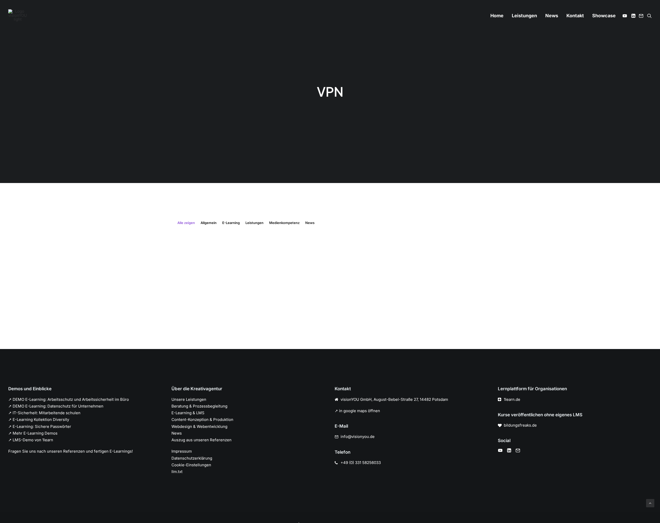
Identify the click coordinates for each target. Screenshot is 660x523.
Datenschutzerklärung (191, 458)
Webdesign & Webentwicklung (199, 426)
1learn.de (512, 399)
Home (497, 15)
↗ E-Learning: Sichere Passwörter (39, 426)
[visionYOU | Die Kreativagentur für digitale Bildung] (17, 15)
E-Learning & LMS (187, 412)
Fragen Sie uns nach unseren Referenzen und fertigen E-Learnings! (70, 451)
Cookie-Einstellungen (191, 464)
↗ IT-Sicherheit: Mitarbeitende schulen (44, 412)
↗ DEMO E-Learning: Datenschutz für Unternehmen (55, 406)
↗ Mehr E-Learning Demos (32, 433)
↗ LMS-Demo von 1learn (30, 439)
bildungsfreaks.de (520, 425)
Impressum (181, 451)
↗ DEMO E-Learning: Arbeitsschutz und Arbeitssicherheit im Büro (68, 399)
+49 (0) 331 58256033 (361, 462)
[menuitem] (497, 15)
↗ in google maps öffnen (357, 410)
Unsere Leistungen (188, 399)
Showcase (604, 15)
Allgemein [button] (209, 223)
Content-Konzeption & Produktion (202, 419)
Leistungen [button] (254, 223)
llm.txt (177, 471)
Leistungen (524, 15)
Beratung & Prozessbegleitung (199, 406)
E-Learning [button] (231, 223)
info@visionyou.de (358, 436)
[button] (625, 15)
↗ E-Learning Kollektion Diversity (38, 419)
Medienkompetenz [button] (284, 223)
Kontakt (575, 15)
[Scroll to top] (650, 502)
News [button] (310, 223)
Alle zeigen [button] (186, 223)
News (551, 15)
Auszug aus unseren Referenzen (201, 439)
